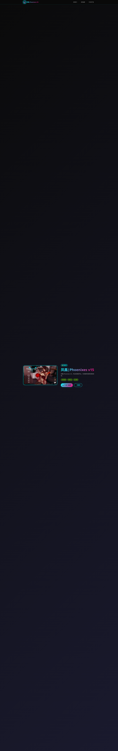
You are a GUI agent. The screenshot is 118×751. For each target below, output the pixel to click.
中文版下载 (91, 2)
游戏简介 (75, 2)
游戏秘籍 (83, 2)
